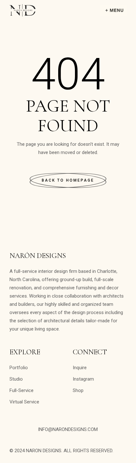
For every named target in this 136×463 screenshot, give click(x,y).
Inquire (80, 367)
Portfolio (18, 367)
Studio (16, 379)
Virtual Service (24, 402)
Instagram (83, 379)
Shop (78, 390)
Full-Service (21, 390)
